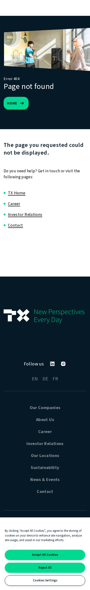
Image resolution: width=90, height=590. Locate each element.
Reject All (45, 568)
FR (55, 379)
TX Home (16, 193)
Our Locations (45, 455)
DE (45, 379)
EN (35, 379)
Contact (15, 225)
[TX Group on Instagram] (63, 364)
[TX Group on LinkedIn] (52, 364)
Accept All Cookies (45, 555)
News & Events (45, 479)
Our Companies (45, 407)
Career (14, 203)
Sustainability (45, 467)
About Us (45, 419)
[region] (45, 553)
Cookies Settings (45, 580)
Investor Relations (25, 214)
